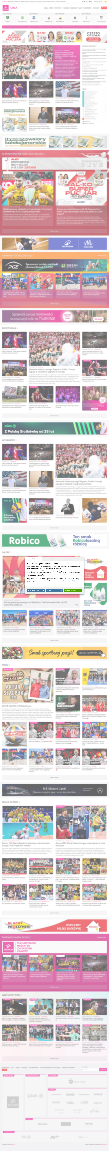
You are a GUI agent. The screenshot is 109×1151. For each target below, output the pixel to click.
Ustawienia (52, 559)
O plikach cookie (72, 559)
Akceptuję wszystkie (70, 590)
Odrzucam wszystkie (33, 590)
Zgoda (33, 559)
